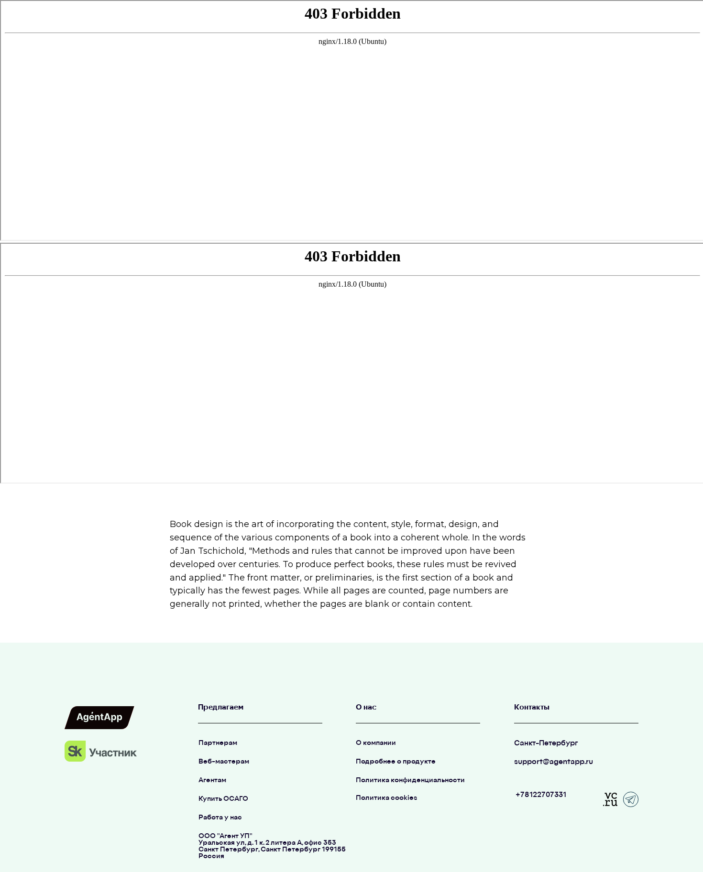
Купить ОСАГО (223, 799)
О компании (376, 743)
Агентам (212, 780)
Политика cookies (386, 798)
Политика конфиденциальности (410, 780)
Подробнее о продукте (396, 761)
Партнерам (217, 743)
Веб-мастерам (223, 761)
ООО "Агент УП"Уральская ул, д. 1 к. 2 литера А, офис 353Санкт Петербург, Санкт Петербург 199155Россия (272, 846)
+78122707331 (541, 795)
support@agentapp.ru (553, 762)
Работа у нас (220, 817)
